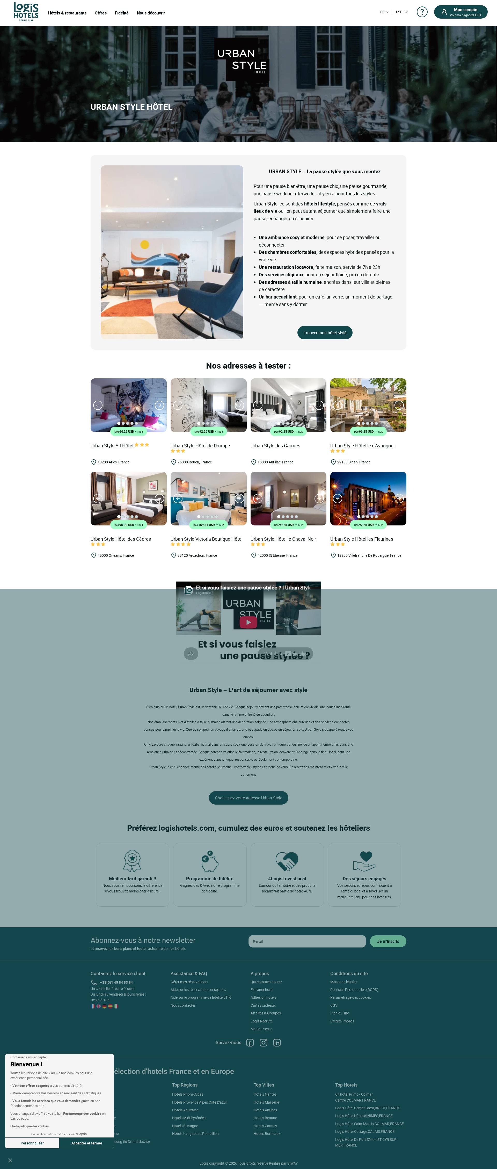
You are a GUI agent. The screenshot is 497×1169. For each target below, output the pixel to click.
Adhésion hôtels (263, 997)
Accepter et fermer (86, 1143)
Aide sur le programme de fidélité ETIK (201, 997)
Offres (101, 13)
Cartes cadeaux (263, 1005)
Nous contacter (183, 1005)
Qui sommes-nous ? (266, 981)
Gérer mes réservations (189, 981)
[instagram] (263, 1042)
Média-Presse (261, 1028)
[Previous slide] (98, 405)
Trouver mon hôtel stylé (325, 332)
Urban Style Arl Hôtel (112, 445)
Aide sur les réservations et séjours (198, 989)
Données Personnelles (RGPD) (354, 989)
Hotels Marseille (266, 1102)
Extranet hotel (262, 989)
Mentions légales (343, 981)
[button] (10, 1160)
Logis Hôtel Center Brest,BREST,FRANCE (367, 1107)
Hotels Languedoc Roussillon (195, 1133)
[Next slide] (159, 405)
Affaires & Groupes (266, 1013)
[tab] (118, 423)
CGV (334, 1005)
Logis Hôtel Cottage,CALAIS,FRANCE (364, 1131)
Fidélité (122, 13)
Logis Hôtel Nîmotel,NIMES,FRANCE (364, 1115)
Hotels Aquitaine (185, 1109)
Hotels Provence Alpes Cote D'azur (199, 1102)
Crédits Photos (342, 1021)
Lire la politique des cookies (29, 1126)
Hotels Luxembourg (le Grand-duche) (120, 1141)
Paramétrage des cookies (350, 997)
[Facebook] (250, 1042)
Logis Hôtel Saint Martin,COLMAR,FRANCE (369, 1123)
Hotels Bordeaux (267, 1133)
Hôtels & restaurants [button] (67, 13)
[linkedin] (277, 1042)
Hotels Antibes (265, 1109)
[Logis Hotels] (26, 11)
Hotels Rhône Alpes (187, 1094)
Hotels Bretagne (185, 1125)
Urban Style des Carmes (276, 445)
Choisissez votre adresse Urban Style (248, 798)
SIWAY (292, 1163)
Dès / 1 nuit (128, 431)
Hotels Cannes (265, 1125)
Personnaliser (32, 1143)
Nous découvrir (151, 13)
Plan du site (339, 1013)
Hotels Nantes (265, 1094)
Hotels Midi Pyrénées (189, 1117)
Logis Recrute (262, 1021)
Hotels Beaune (265, 1117)
